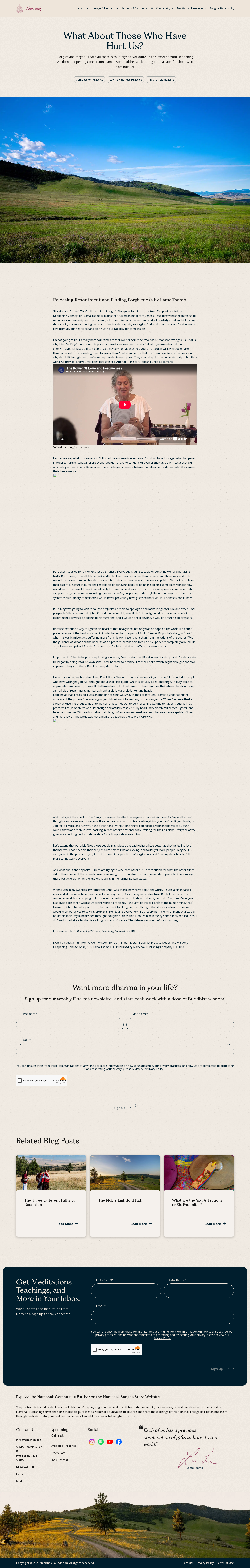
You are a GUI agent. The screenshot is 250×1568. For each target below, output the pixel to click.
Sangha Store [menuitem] (218, 8)
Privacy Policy (154, 1069)
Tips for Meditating (161, 79)
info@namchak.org (28, 1440)
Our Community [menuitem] (160, 8)
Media (20, 1481)
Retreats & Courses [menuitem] (132, 8)
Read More (64, 1224)
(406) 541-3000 (25, 1467)
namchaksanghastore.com (118, 1416)
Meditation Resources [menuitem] (190, 8)
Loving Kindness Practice (125, 79)
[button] (232, 8)
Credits (189, 1563)
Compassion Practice (89, 79)
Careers (21, 1474)
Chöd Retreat (59, 1460)
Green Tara (57, 1453)
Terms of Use (225, 1563)
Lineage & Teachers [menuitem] (103, 8)
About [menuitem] (81, 8)
